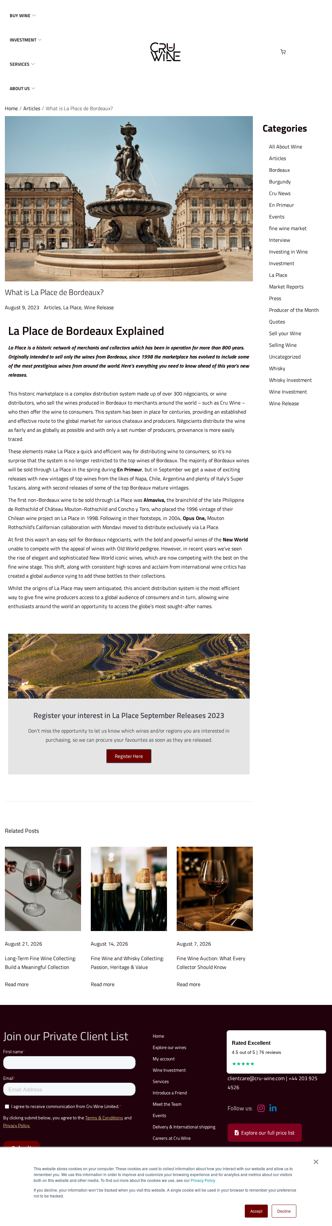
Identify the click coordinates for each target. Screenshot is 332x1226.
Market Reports (286, 286)
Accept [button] (256, 1211)
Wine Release (99, 307)
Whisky (277, 368)
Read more (17, 984)
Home (11, 108)
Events (276, 216)
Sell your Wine (285, 333)
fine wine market (288, 228)
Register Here (129, 756)
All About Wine (285, 146)
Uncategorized (285, 356)
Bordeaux (279, 170)
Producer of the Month (294, 310)
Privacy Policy (203, 1180)
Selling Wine (283, 345)
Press (275, 298)
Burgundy (280, 181)
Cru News (279, 193)
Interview (279, 240)
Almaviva (154, 500)
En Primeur (129, 469)
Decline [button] (284, 1211)
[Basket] (283, 52)
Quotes (277, 321)
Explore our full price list (268, 1133)
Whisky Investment (290, 380)
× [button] (315, 1159)
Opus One (194, 518)
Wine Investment (288, 391)
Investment (281, 263)
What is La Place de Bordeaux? (54, 292)
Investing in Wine (288, 251)
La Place (72, 307)
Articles (31, 108)
